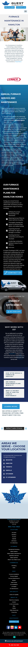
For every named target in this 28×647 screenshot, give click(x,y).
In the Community (14, 604)
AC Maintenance (14, 588)
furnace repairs (20, 120)
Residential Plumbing (14, 549)
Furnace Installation (14, 574)
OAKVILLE (9, 470)
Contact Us (14, 273)
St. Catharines (14, 542)
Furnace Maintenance (14, 578)
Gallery (14, 608)
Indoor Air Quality (14, 594)
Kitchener (14, 540)
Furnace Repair (14, 576)
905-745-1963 (14, 527)
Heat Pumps (14, 582)
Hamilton (14, 534)
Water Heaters (14, 551)
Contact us (12, 354)
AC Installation (14, 584)
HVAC (14, 567)
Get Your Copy (15, 311)
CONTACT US (21, 7)
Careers (14, 602)
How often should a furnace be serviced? (14, 374)
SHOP (14, 615)
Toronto (14, 536)
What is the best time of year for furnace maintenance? (12, 393)
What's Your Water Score (14, 559)
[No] (26, 634)
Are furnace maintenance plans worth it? (13, 383)
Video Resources (14, 610)
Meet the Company (14, 600)
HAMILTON (9, 463)
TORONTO (9, 467)
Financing (14, 612)
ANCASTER (9, 460)
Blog (14, 606)
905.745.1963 (9, 7)
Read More (18, 61)
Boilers (14, 580)
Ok (14, 637)
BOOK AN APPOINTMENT (15, 641)
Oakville (14, 538)
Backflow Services (14, 555)
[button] (2, 428)
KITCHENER (9, 474)
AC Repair (14, 586)
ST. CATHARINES (11, 477)
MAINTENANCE (14, 618)
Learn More (11, 406)
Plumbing (14, 565)
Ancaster (14, 532)
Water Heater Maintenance (14, 553)
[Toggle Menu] (25, 11)
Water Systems (14, 557)
